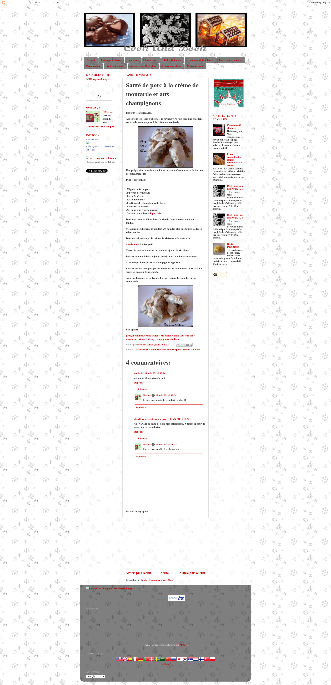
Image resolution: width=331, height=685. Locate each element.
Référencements (115, 66)
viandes (186, 349)
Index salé (133, 60)
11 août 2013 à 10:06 (155, 373)
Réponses (142, 389)
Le (163, 664)
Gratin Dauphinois (233, 245)
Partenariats (93, 66)
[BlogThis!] (181, 345)
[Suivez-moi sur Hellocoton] (101, 158)
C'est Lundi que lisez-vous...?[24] (235, 216)
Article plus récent (138, 572)
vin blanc (166, 335)
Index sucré (151, 60)
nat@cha (139, 373)
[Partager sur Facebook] (187, 345)
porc (128, 335)
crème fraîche (152, 335)
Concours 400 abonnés (234, 126)
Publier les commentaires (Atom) (157, 580)
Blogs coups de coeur (231, 60)
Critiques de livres (111, 60)
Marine (147, 395)
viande (175, 335)
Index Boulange (173, 60)
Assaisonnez (132, 244)
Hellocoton (112, 162)
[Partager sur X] (184, 345)
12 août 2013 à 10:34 (166, 395)
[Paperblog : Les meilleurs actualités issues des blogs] (176, 600)
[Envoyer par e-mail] (177, 345)
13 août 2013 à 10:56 (178, 419)
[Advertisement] (165, 544)
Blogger (183, 645)
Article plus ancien (192, 572)
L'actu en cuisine (171, 66)
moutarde (137, 335)
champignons (162, 339)
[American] (118, 661)
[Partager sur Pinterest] (191, 345)
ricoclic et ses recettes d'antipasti (150, 419)
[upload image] (97, 79)
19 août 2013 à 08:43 (166, 444)
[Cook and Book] (87, 143)
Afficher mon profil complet (100, 126)
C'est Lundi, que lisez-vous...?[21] (235, 187)
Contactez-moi (195, 66)
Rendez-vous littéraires (143, 66)
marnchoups (99, 162)
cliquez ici (154, 213)
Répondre (139, 382)
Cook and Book (92, 140)
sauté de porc (187, 335)
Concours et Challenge (200, 60)
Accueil (91, 60)
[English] (124, 661)
